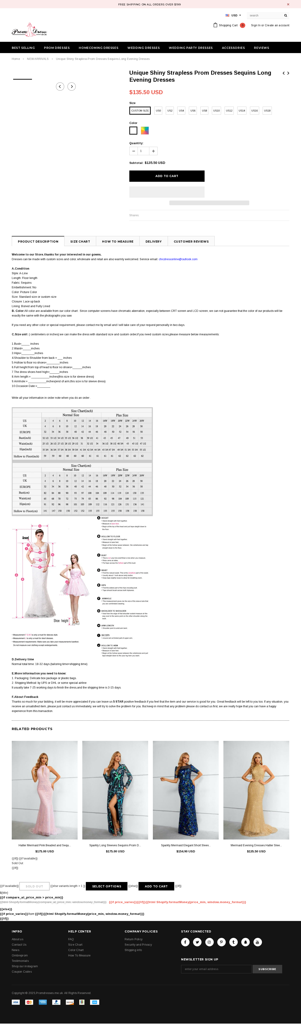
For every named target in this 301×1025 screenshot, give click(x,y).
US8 (204, 110)
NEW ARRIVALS (38, 59)
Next (288, 73)
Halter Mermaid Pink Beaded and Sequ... (45, 845)
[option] (22, 77)
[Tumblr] (233, 942)
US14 (242, 110)
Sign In (256, 25)
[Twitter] (197, 942)
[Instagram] (209, 942)
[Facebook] (185, 942)
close (288, 4)
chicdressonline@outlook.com (178, 259)
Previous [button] (60, 86)
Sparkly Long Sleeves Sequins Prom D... (115, 845)
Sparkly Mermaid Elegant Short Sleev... (186, 845)
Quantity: (136, 143)
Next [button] (71, 86)
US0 (158, 110)
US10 (216, 110)
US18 (267, 110)
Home (16, 59)
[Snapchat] (245, 942)
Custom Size (140, 110)
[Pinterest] (221, 942)
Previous (284, 73)
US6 (192, 110)
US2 (169, 110)
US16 (254, 110)
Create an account (277, 25)
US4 (181, 110)
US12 (229, 110)
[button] (167, 192)
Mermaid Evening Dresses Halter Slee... (256, 845)
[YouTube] (257, 942)
